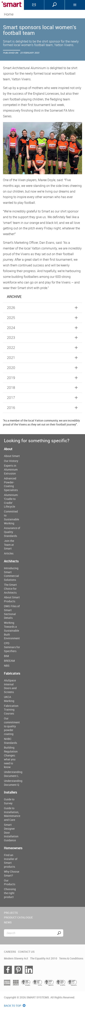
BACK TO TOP (13, 1005)
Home (8, 14)
